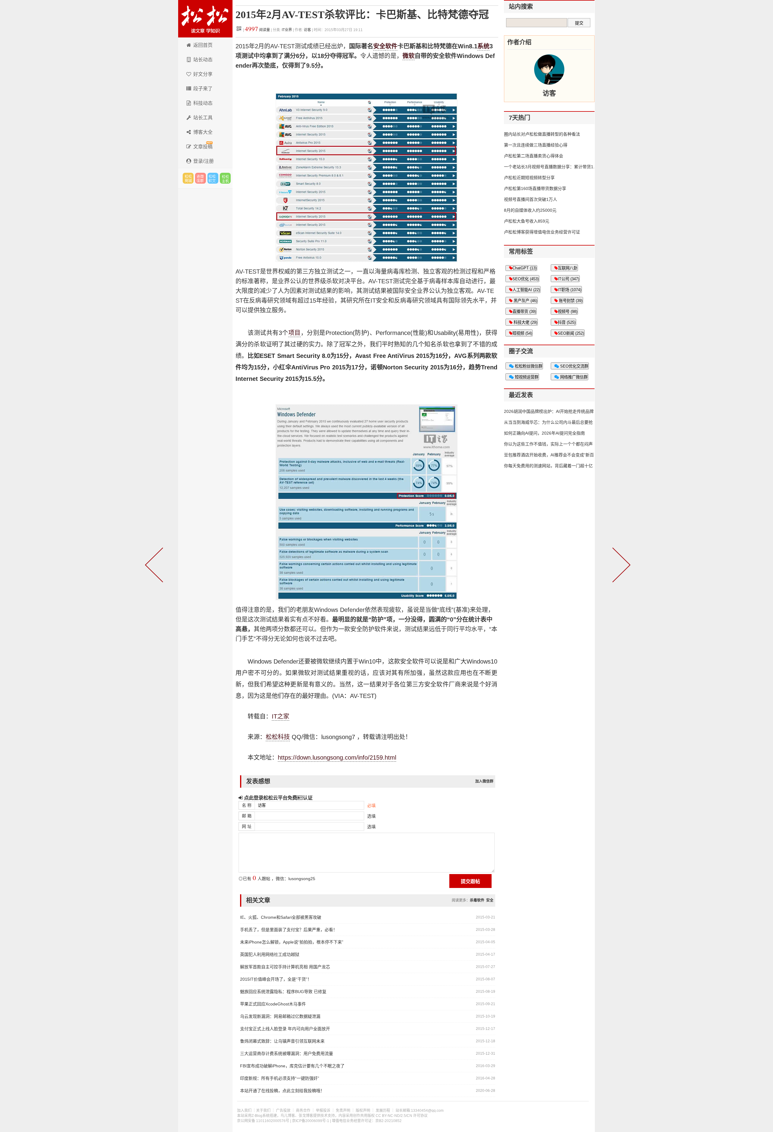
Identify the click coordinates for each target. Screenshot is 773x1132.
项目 (294, 333)
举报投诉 (323, 1110)
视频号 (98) (567, 311)
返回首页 (203, 45)
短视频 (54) (522, 333)
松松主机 (225, 178)
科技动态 (203, 103)
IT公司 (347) (568, 279)
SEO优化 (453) (525, 279)
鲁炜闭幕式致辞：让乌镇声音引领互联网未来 (282, 1041)
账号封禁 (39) (570, 300)
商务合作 (303, 1110)
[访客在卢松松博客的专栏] (549, 69)
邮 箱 (247, 815)
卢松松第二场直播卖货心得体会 (533, 155)
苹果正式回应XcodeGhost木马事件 (273, 1004)
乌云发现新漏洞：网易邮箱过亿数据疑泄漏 (280, 1016)
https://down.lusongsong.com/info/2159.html (337, 757)
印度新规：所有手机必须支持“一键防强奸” (279, 1078)
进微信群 (200, 178)
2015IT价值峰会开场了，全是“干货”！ (276, 979)
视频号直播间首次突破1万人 (530, 199)
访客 (307, 30)
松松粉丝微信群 (528, 366)
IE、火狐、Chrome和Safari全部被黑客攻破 (280, 917)
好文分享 (203, 74)
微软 (409, 56)
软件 (391, 46)
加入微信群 (484, 781)
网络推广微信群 (573, 377)
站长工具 (203, 117)
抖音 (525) (567, 322)
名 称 (247, 805)
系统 (483, 46)
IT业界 (287, 30)
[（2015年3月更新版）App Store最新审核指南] (155, 566)
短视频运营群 (526, 377)
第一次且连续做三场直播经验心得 (535, 145)
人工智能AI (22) (526, 290)
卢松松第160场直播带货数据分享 (535, 188)
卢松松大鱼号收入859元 (526, 221)
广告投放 (283, 1110)
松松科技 (205, 18)
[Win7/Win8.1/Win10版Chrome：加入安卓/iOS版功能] (620, 566)
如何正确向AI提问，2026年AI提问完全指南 (544, 433)
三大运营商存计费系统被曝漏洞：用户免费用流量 (286, 1053)
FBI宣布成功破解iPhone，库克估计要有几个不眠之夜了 (292, 1065)
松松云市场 (188, 178)
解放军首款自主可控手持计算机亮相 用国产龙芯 (285, 966)
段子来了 (203, 88)
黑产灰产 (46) (524, 300)
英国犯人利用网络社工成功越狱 (269, 954)
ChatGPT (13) (524, 268)
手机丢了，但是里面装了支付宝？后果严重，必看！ (288, 929)
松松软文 (212, 178)
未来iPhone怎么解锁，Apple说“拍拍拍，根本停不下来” (291, 942)
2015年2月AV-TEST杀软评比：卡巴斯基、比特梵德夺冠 (362, 14)
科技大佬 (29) (524, 322)
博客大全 (203, 132)
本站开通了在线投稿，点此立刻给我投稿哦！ (282, 1090)
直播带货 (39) (524, 311)
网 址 (247, 826)
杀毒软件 (477, 900)
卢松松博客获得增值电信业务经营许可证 (542, 232)
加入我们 (244, 1110)
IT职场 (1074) (569, 290)
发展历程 (383, 1110)
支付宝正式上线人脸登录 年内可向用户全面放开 (285, 1028)
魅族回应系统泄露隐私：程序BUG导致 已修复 (283, 991)
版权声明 (363, 1110)
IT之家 (280, 716)
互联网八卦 (567, 268)
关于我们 (263, 1110)
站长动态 (203, 59)
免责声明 (343, 1110)
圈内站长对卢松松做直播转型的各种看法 (542, 134)
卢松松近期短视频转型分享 (529, 177)
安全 (379, 46)
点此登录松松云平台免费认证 (278, 797)
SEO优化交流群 (573, 366)
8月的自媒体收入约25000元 (530, 210)
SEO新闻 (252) (571, 333)
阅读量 (257, 30)
